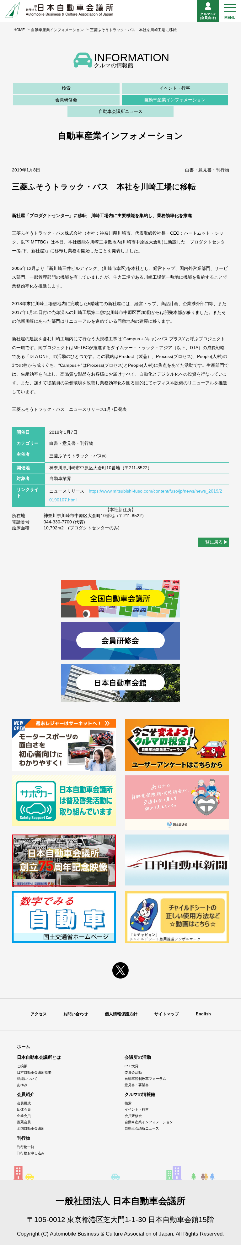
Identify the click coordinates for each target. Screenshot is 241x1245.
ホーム (23, 1046)
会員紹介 (26, 1094)
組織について (27, 1078)
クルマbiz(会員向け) (208, 16)
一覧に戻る (212, 541)
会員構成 (24, 1103)
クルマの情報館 (140, 1094)
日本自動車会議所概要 (34, 1072)
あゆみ (22, 1085)
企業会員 (24, 1116)
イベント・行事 (174, 88)
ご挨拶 (22, 1066)
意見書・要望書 (137, 1085)
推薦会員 (24, 1122)
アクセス (38, 1014)
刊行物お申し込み (31, 1153)
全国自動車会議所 (31, 1128)
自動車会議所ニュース (120, 111)
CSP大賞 (131, 1066)
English (203, 1014)
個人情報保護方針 (121, 1014)
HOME (19, 30)
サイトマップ (166, 1014)
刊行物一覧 (25, 1147)
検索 (66, 88)
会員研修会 (66, 99)
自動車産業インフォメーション (57, 30)
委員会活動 (133, 1072)
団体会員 (24, 1109)
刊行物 (23, 1138)
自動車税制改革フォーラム (145, 1078)
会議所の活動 (138, 1057)
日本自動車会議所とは (39, 1057)
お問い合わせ (75, 1014)
